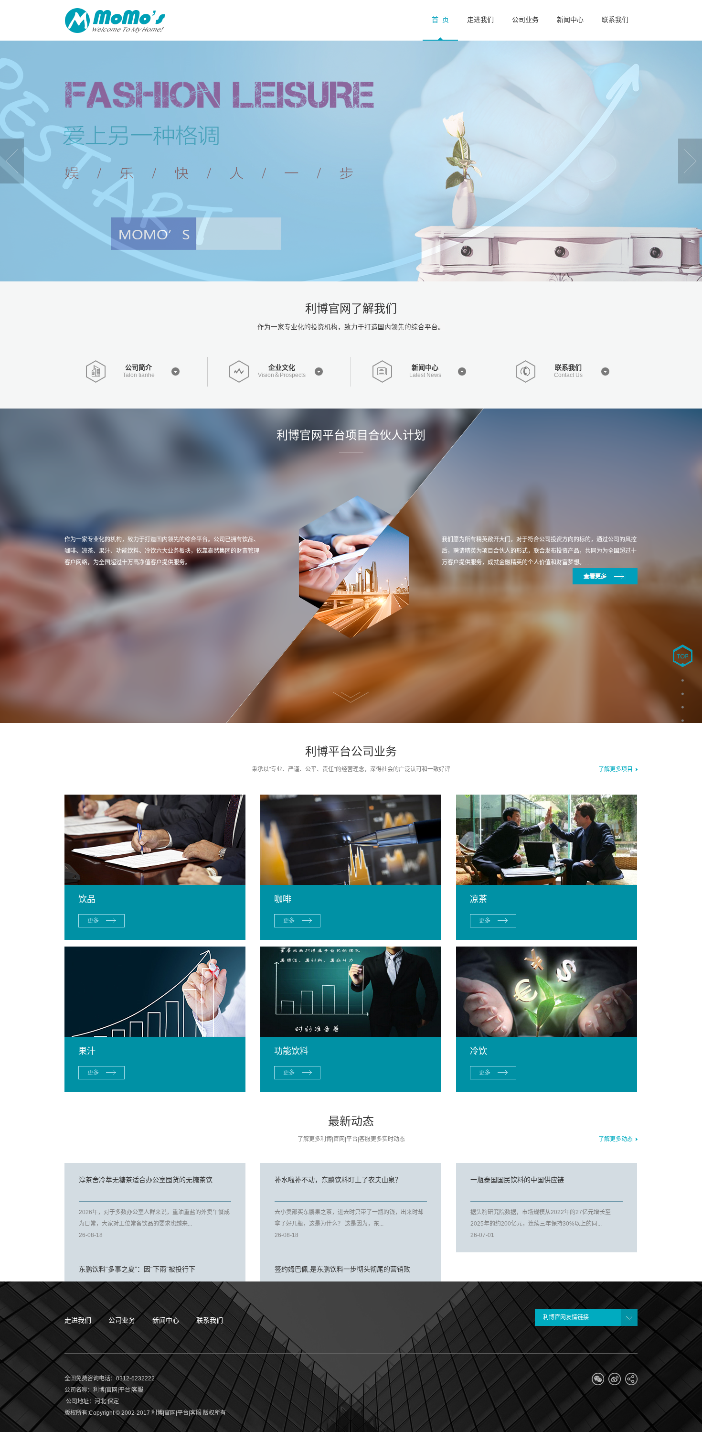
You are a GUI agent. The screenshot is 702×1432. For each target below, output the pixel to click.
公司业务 (121, 1320)
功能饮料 (291, 1051)
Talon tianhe (139, 375)
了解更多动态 (617, 1139)
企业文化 (281, 367)
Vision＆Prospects (282, 375)
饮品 (87, 899)
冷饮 (478, 1051)
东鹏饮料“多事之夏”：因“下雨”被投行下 (137, 1269)
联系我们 (568, 367)
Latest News (425, 375)
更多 (93, 920)
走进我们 (77, 1320)
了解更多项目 (617, 769)
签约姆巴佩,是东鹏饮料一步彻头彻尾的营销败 (342, 1269)
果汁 (87, 1051)
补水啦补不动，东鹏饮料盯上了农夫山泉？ (338, 1180)
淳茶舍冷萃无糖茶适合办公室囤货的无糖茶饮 (146, 1180)
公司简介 (138, 367)
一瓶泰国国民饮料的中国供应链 (517, 1180)
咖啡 (282, 899)
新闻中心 (425, 367)
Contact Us (568, 375)
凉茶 (478, 899)
